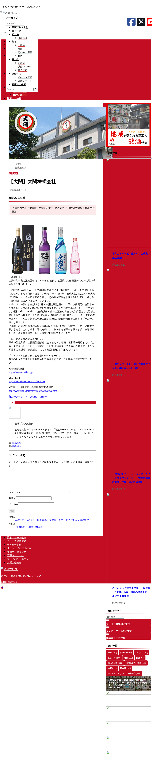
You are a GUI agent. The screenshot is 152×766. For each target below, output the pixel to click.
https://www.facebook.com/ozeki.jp (27, 381)
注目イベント (116, 673)
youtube (126, 652)
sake (112, 652)
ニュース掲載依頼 (16, 541)
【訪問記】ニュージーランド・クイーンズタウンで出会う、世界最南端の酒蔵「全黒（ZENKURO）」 (131, 478)
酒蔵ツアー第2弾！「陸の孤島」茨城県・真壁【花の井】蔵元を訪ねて (52, 520)
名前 (12, 498)
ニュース (114, 657)
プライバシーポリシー (19, 559)
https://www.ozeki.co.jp (21, 372)
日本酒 (125, 668)
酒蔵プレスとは (15, 555)
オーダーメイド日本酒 (19, 548)
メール (13, 504)
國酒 (140, 657)
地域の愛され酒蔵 (136, 662)
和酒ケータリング (16, 551)
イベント (141, 652)
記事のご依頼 (14, 98)
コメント (14, 492)
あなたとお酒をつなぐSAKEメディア (21, 576)
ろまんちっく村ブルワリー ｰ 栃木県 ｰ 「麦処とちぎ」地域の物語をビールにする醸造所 (131, 592)
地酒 (112, 668)
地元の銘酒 (115, 662)
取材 (128, 657)
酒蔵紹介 (17, 442)
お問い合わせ (14, 562)
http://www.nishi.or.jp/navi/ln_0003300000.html (33, 390)
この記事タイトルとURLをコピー (29, 396)
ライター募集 (14, 544)
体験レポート (20, 95)
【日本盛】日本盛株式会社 (29, 527)
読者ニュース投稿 (16, 537)
